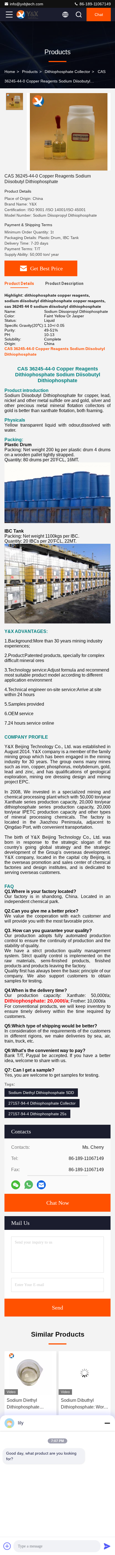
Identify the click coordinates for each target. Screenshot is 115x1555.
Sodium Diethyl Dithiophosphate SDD (41, 1092)
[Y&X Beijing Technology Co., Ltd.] (27, 14)
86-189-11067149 (94, 4)
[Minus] (107, 1423)
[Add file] (7, 1546)
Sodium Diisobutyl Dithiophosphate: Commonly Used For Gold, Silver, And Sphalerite (81, 1404)
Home (9, 71)
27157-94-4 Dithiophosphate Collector (42, 1103)
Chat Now (57, 1203)
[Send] (107, 1546)
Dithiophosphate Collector (67, 71)
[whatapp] (28, 1184)
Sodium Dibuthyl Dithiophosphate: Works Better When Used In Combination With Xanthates (30, 1404)
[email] (41, 1184)
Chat (99, 14)
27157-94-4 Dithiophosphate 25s (37, 1114)
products (30, 71)
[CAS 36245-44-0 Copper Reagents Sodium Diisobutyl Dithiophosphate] (69, 132)
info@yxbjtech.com (26, 4)
